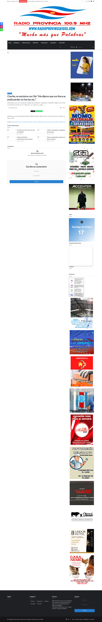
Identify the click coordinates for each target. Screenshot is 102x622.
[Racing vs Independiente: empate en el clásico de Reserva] (42, 138)
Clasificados (86, 619)
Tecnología (44, 42)
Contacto (77, 596)
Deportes (35, 42)
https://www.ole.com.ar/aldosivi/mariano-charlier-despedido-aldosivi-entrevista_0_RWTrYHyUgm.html (38, 122)
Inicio (9, 42)
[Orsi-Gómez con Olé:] (11, 131)
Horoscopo (81, 296)
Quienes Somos (79, 619)
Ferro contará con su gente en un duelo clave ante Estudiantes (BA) (44, 1)
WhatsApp (39, 111)
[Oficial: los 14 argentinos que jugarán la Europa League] (42, 131)
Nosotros (54, 596)
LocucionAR (40, 619)
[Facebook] (1, 23)
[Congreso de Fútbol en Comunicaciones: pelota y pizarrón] (11, 138)
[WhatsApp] (1, 29)
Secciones (62, 42)
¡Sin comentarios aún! (37, 153)
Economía (53, 42)
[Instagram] (1, 26)
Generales (16, 42)
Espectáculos (26, 42)
